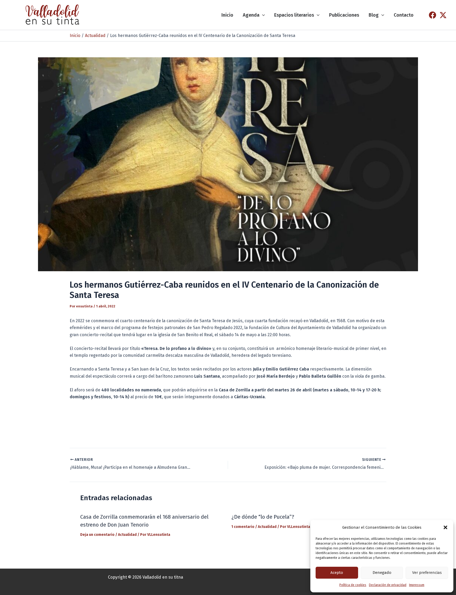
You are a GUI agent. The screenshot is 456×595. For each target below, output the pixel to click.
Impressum (416, 585)
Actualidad (127, 534)
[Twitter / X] (443, 15)
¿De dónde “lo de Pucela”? (262, 517)
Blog (374, 15)
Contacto (404, 15)
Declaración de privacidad (387, 585)
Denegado (382, 572)
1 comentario (242, 526)
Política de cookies (352, 585)
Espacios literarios (294, 15)
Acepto (336, 572)
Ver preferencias (427, 572)
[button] (445, 527)
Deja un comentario (97, 534)
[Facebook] (432, 15)
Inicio (227, 15)
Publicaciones (344, 15)
